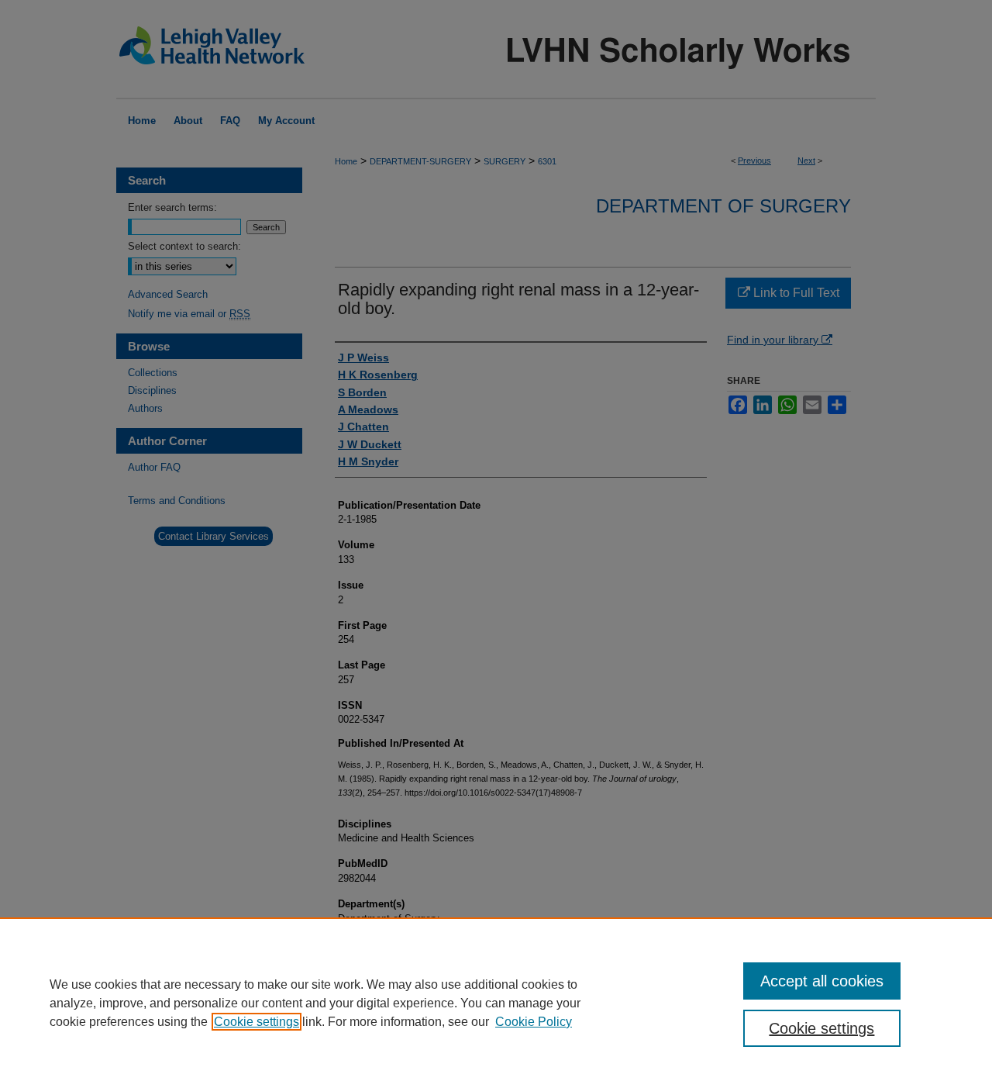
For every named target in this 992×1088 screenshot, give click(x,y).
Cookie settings (256, 1021)
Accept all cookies (822, 981)
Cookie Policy (533, 1021)
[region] (496, 1002)
